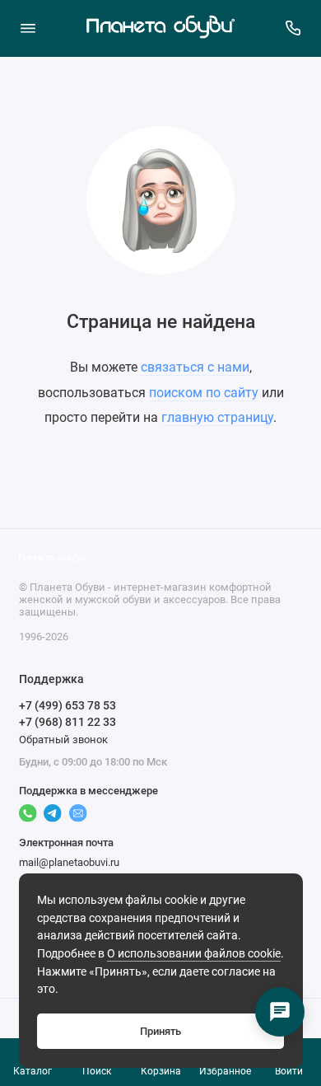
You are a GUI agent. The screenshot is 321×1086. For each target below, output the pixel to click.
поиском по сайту (203, 392)
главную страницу (217, 417)
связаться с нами (195, 367)
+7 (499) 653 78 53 (67, 705)
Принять (160, 1031)
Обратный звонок (63, 739)
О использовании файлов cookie (194, 954)
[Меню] (28, 28)
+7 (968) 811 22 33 (67, 721)
